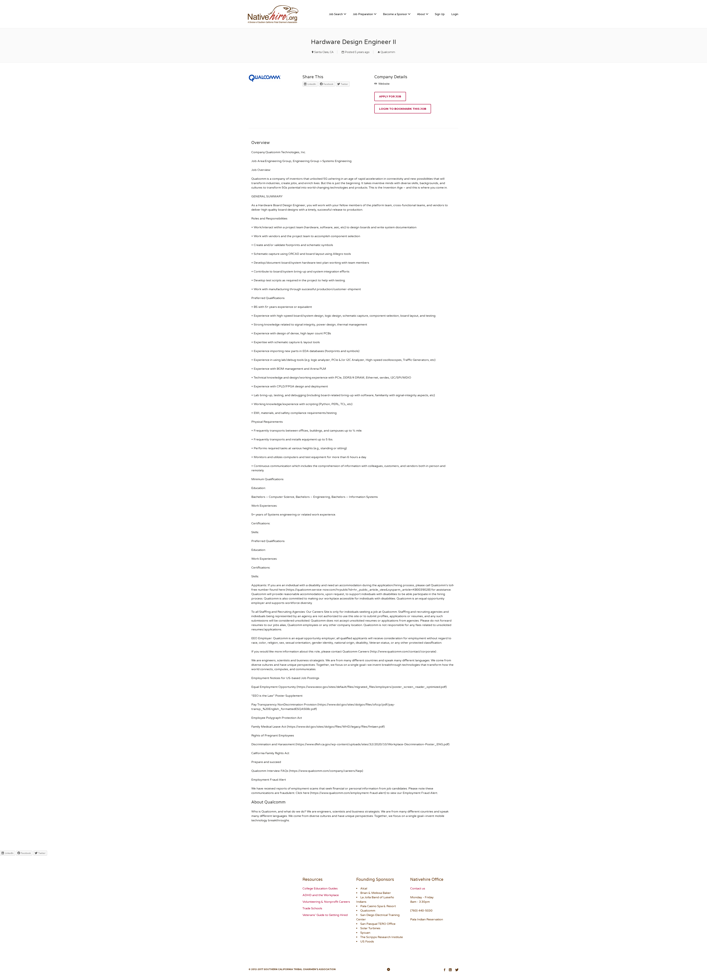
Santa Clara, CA (323, 52)
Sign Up (440, 14)
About (421, 14)
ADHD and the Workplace (321, 895)
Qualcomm (388, 52)
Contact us (417, 888)
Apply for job (390, 96)
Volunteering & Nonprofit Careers (326, 902)
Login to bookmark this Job (402, 108)
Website (384, 84)
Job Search (336, 14)
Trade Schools (312, 908)
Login (454, 14)
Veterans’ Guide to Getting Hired (325, 915)
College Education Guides (320, 888)
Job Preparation (363, 14)
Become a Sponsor (395, 14)
